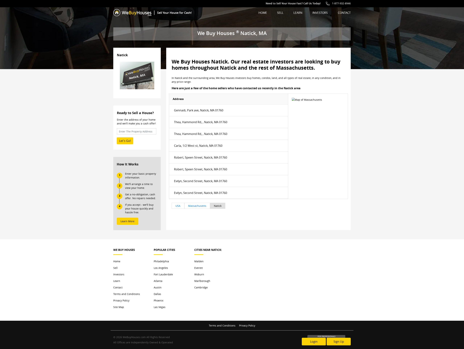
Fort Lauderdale (163, 274)
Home (262, 13)
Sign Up (339, 342)
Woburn (199, 274)
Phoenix (158, 300)
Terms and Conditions (126, 294)
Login (314, 342)
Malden (199, 261)
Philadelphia (161, 261)
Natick (217, 206)
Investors (320, 13)
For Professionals (326, 336)
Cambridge (201, 287)
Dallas (157, 294)
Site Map (118, 307)
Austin (157, 287)
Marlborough (202, 281)
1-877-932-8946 (341, 3)
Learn (297, 13)
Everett (198, 268)
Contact (344, 13)
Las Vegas (159, 307)
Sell (280, 13)
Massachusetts (197, 206)
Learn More (127, 221)
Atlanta (158, 281)
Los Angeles (161, 268)
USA (177, 206)
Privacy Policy (121, 300)
